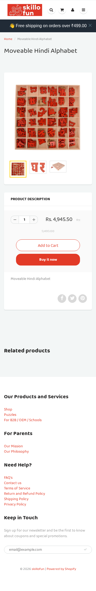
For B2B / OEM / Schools (23, 420)
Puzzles (10, 415)
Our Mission (13, 446)
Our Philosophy (16, 452)
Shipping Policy (16, 499)
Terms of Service (17, 488)
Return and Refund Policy (24, 494)
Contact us (12, 483)
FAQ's (8, 478)
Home (8, 39)
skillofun (38, 569)
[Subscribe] (85, 549)
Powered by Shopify (61, 569)
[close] (90, 25)
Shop (8, 409)
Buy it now (48, 260)
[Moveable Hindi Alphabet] (48, 118)
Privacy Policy (15, 504)
